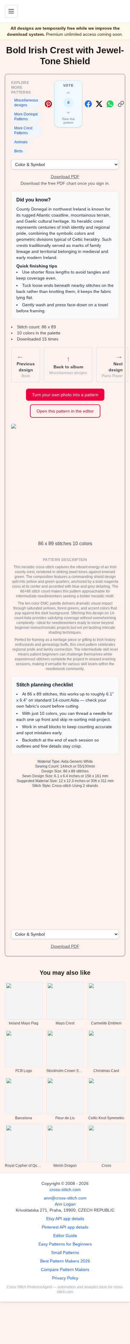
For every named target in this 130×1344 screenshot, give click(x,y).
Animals (21, 142)
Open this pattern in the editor (65, 411)
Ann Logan (65, 1204)
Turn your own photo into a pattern (65, 394)
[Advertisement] (65, 858)
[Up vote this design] (68, 93)
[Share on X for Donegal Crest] (99, 104)
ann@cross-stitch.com (65, 1198)
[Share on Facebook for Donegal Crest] (88, 104)
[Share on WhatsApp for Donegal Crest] (110, 104)
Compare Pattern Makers (65, 1269)
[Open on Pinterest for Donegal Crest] (48, 104)
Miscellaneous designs (26, 102)
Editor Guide (65, 1235)
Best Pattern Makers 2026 (65, 1261)
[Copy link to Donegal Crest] (121, 104)
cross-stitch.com (65, 1189)
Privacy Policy (65, 1278)
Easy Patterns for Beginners (65, 1244)
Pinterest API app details (65, 1227)
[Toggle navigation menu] (11, 11)
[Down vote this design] (68, 112)
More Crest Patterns (23, 130)
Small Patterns (65, 1252)
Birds (18, 151)
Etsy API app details (65, 1218)
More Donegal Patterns (26, 116)
